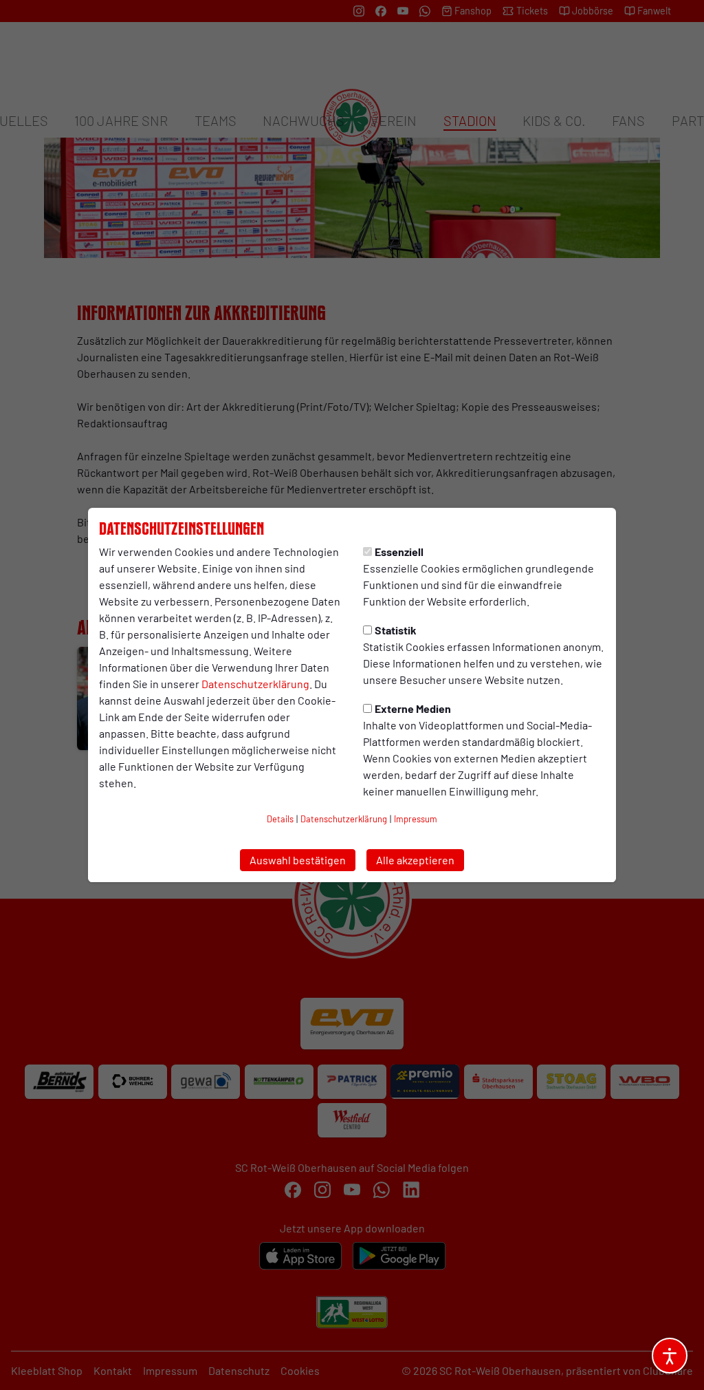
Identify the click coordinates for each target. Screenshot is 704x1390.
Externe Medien (413, 708)
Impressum (415, 818)
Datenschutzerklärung (255, 683)
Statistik (396, 630)
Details (280, 818)
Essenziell (399, 551)
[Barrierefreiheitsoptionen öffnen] (670, 1355)
